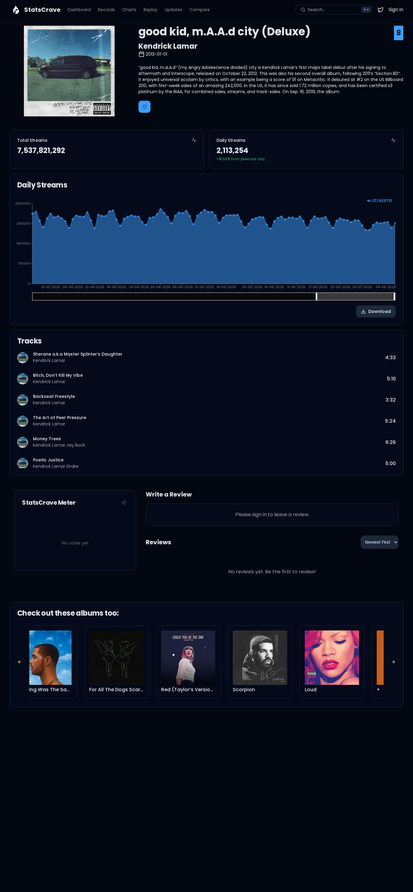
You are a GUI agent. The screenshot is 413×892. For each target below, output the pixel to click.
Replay (151, 10)
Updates (173, 10)
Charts (129, 10)
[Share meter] (123, 502)
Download (379, 311)
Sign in (396, 9)
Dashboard (79, 10)
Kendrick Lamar (167, 46)
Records (106, 10)
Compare (200, 10)
